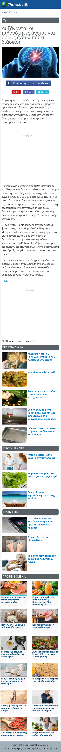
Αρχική (5, 12)
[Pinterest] (16, 92)
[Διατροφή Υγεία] (14, 6)
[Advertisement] (27, 157)
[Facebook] (31, 82)
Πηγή (5, 280)
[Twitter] (42, 92)
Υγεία (12, 12)
